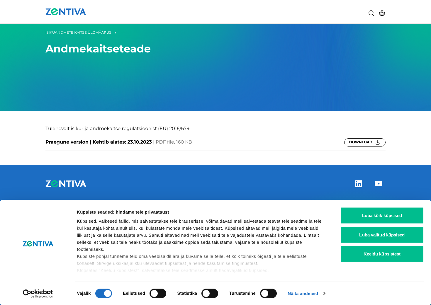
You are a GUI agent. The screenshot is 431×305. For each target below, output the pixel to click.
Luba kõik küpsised (382, 215)
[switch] (158, 293)
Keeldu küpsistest (382, 253)
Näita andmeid (303, 293)
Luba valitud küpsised (382, 234)
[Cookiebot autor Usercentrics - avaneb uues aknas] (38, 293)
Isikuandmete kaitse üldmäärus (78, 32)
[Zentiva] (65, 11)
